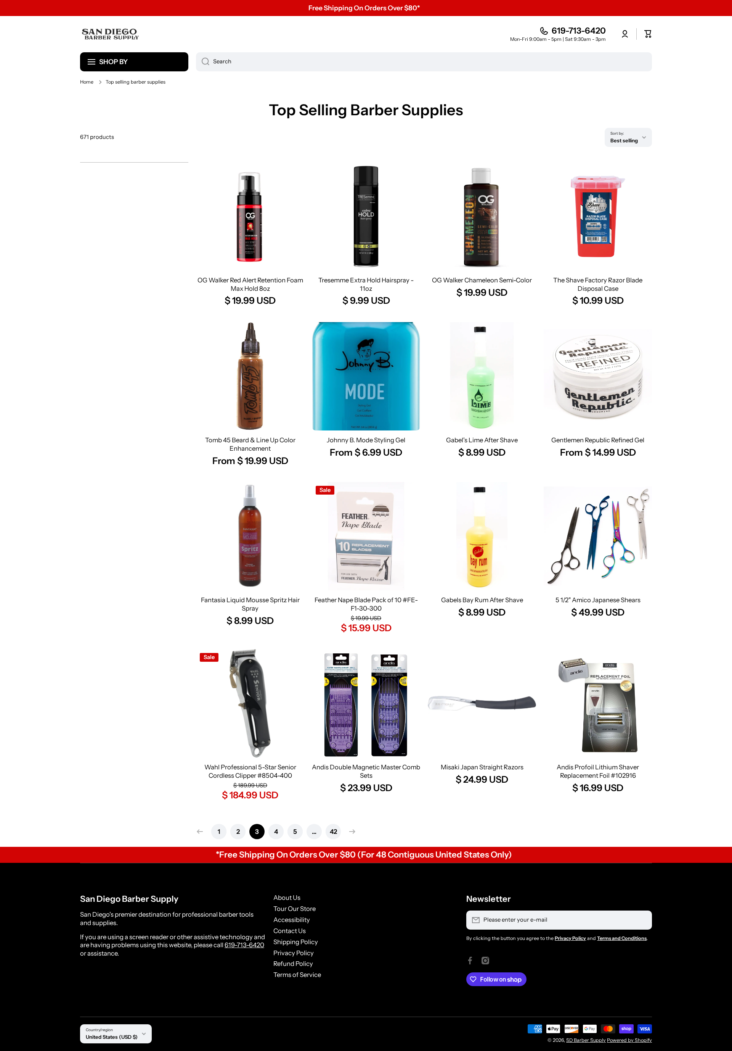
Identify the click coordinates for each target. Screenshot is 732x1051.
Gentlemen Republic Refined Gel (597, 440)
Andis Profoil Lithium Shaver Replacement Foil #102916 (598, 771)
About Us (286, 897)
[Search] (202, 61)
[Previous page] (201, 831)
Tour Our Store (294, 908)
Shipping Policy (295, 942)
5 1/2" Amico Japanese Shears (597, 600)
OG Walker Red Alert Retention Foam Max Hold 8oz (250, 284)
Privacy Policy (293, 953)
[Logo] (110, 34)
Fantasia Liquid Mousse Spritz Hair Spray (250, 604)
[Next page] (350, 831)
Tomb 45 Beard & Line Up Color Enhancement (250, 444)
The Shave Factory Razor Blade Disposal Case (597, 284)
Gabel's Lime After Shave (482, 440)
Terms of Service (297, 974)
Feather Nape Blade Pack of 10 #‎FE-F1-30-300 (366, 604)
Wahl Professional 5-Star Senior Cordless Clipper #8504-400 (250, 771)
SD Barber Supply (586, 1040)
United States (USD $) (112, 1037)
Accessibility (291, 920)
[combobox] (424, 61)
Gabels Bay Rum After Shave (482, 600)
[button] (648, 34)
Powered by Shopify (629, 1040)
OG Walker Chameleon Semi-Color (482, 280)
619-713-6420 (579, 31)
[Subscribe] (642, 920)
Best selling (624, 140)
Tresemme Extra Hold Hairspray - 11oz (366, 284)
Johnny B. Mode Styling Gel (366, 440)
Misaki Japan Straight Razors (482, 767)
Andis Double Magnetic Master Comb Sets (366, 771)
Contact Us (289, 931)
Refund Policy (293, 963)
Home (86, 82)
